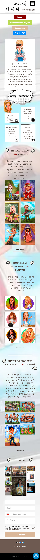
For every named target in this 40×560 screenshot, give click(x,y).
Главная (19, 17)
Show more (20, 249)
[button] (12, 190)
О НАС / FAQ (20, 33)
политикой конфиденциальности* (20, 529)
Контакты (20, 28)
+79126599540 (27, 10)
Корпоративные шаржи (20, 22)
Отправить (20, 534)
